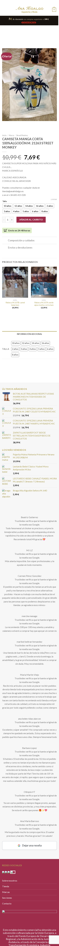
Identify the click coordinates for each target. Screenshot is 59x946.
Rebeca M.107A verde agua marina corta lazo (44, 303)
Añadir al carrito (31, 219)
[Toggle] (5, 241)
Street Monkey (22, 135)
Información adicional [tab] (29, 334)
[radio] (7, 206)
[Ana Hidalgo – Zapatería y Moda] (29, 10)
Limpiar (54, 199)
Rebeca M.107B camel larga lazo (15, 303)
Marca (11, 135)
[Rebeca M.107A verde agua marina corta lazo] (44, 282)
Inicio (4, 135)
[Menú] (4, 9)
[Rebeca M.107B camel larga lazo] (15, 282)
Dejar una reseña (32, 872)
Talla (4, 201)
